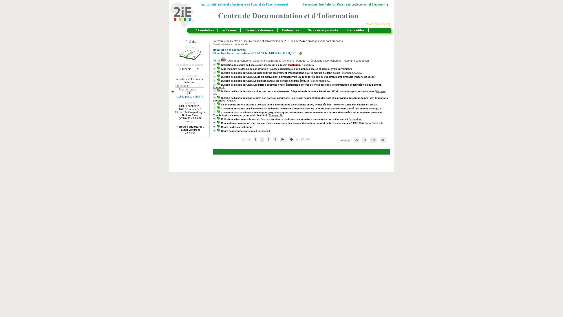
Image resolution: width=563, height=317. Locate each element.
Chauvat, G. (276, 115)
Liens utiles (355, 30)
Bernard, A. (355, 119)
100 (373, 140)
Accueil (190, 47)
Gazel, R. (372, 104)
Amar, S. (231, 100)
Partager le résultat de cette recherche (319, 60)
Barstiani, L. (264, 131)
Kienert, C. (308, 65)
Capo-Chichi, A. (374, 123)
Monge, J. (376, 108)
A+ (194, 41)
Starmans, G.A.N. (352, 73)
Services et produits (323, 30)
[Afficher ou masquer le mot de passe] (173, 91)
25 (356, 140)
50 (364, 140)
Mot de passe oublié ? (189, 96)
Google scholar (295, 151)
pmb (312, 151)
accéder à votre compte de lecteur (190, 81)
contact (190, 121)
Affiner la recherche (240, 60)
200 (383, 140)
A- (187, 41)
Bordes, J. (219, 87)
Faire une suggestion (356, 60)
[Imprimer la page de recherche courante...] (223, 60)
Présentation (204, 30)
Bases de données (259, 30)
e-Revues (230, 30)
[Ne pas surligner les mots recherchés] (300, 53)
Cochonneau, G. (320, 80)
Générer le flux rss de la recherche (273, 60)
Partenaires (290, 30)
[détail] (214, 64)
